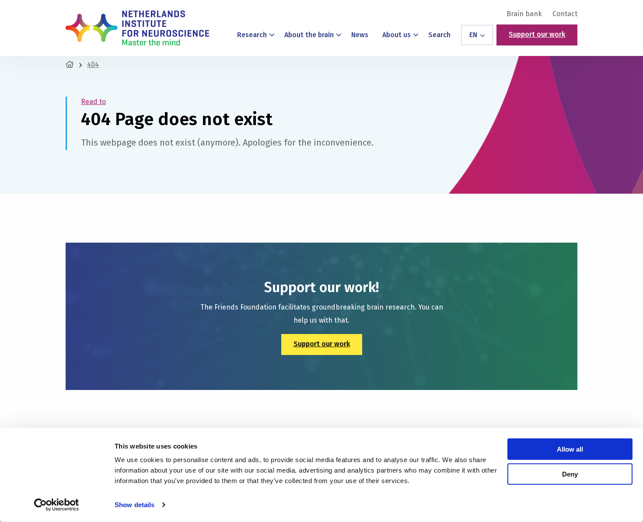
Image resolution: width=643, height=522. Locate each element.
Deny (570, 473)
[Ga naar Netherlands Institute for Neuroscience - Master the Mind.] (69, 64)
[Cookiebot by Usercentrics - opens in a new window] (56, 505)
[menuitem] (524, 13)
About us (396, 35)
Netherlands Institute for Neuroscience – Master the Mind (137, 27)
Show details (134, 504)
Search (439, 35)
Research (252, 35)
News (359, 35)
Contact (564, 13)
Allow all (570, 449)
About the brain (309, 35)
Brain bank (524, 13)
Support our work (537, 34)
